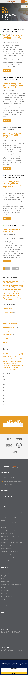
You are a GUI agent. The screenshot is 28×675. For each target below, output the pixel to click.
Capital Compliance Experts (12, 359)
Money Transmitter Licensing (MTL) (10, 536)
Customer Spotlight (8, 316)
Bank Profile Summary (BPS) (8, 522)
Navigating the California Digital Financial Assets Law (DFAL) (12, 290)
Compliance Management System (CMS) (11, 542)
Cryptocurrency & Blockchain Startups (11, 584)
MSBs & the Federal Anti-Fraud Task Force (13, 230)
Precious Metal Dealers (7, 596)
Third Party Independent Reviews (13, 365)
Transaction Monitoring (7, 557)
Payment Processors (6, 602)
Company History (7, 308)
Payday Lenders (5, 581)
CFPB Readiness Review (7, 545)
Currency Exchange (6, 590)
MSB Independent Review (10, 327)
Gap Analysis (4, 539)
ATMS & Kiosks (5, 593)
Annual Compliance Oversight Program (11, 518)
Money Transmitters (6, 576)
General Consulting (6, 548)
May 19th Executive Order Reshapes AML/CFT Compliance (13, 135)
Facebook (2, 496)
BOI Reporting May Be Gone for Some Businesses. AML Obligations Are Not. (13, 286)
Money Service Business (10, 367)
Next (17, 268)
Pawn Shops (4, 605)
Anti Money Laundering (13, 354)
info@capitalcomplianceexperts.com (13, 481)
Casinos (3, 599)
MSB (13, 356)
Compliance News (8, 312)
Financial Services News (9, 319)
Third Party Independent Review (9, 515)
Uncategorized (7, 338)
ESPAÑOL (24, 6)
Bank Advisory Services (7, 528)
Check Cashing (5, 560)
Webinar (5, 342)
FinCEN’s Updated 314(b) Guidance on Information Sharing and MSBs (13, 85)
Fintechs (3, 587)
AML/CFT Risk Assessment (8, 530)
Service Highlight (7, 334)
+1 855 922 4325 (8, 484)
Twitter (8, 496)
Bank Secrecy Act (15, 361)
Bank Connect (4, 525)
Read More (6, 70)
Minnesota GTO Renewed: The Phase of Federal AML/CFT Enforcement (13, 37)
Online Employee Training (10, 369)
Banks (3, 579)
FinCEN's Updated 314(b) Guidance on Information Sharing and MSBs (13, 294)
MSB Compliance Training (10, 323)
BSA (5, 361)
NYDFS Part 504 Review (7, 533)
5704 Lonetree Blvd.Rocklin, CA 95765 (9, 478)
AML (6, 356)
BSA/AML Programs (9, 363)
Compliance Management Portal (9, 551)
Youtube (11, 496)
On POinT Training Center (8, 554)
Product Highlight (8, 331)
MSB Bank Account (6, 521)
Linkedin (5, 496)
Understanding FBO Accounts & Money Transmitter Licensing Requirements (12, 184)
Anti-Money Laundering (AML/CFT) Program (12, 512)
